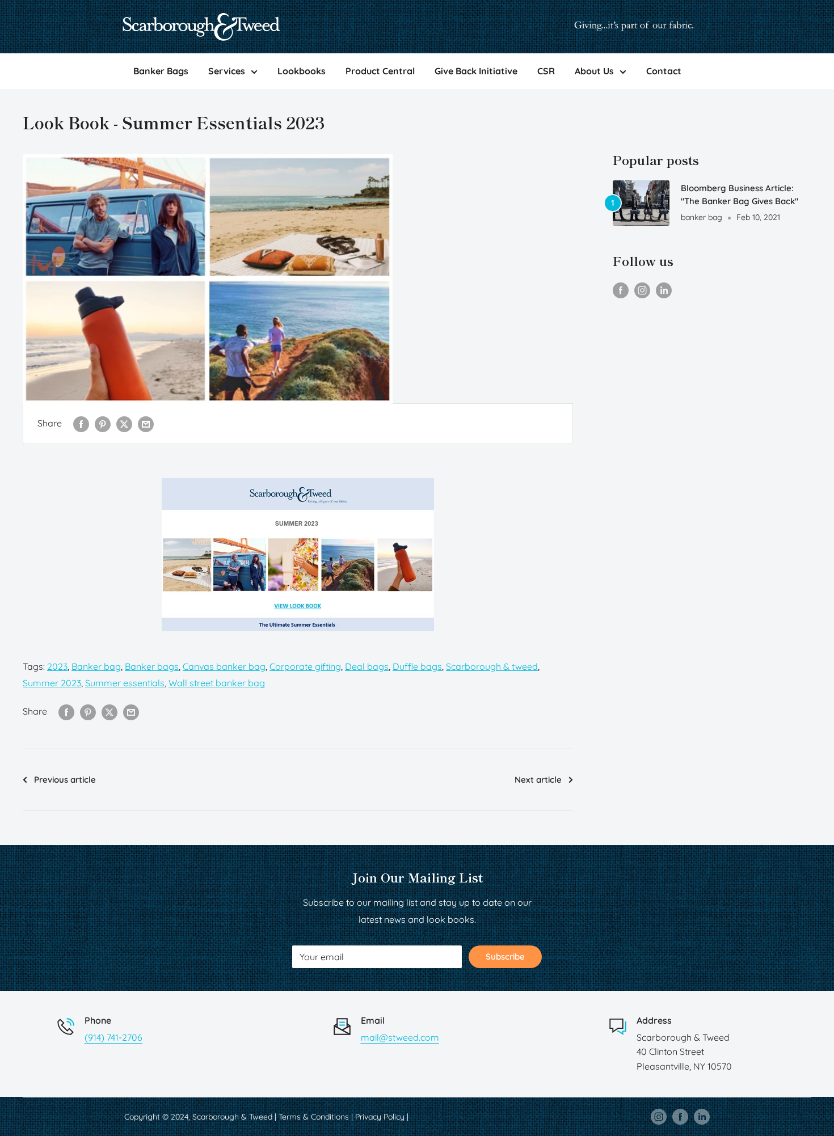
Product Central (380, 71)
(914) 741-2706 (113, 1037)
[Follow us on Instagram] (642, 289)
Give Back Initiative (476, 71)
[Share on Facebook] (81, 423)
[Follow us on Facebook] (621, 289)
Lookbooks (301, 71)
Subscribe (505, 956)
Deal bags (367, 666)
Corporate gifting (305, 666)
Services (226, 71)
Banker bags (152, 666)
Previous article (65, 779)
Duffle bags (417, 666)
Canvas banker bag (224, 666)
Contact (663, 71)
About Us (594, 71)
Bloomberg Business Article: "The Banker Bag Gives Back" (739, 194)
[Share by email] (146, 423)
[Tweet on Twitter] (124, 423)
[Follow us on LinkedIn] (664, 289)
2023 (57, 666)
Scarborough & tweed (492, 666)
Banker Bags (160, 71)
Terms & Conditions (314, 1117)
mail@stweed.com (400, 1037)
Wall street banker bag (217, 683)
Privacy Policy (380, 1117)
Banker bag (96, 666)
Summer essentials (125, 683)
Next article (538, 779)
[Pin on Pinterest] (103, 423)
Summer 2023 (52, 683)
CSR (546, 71)
